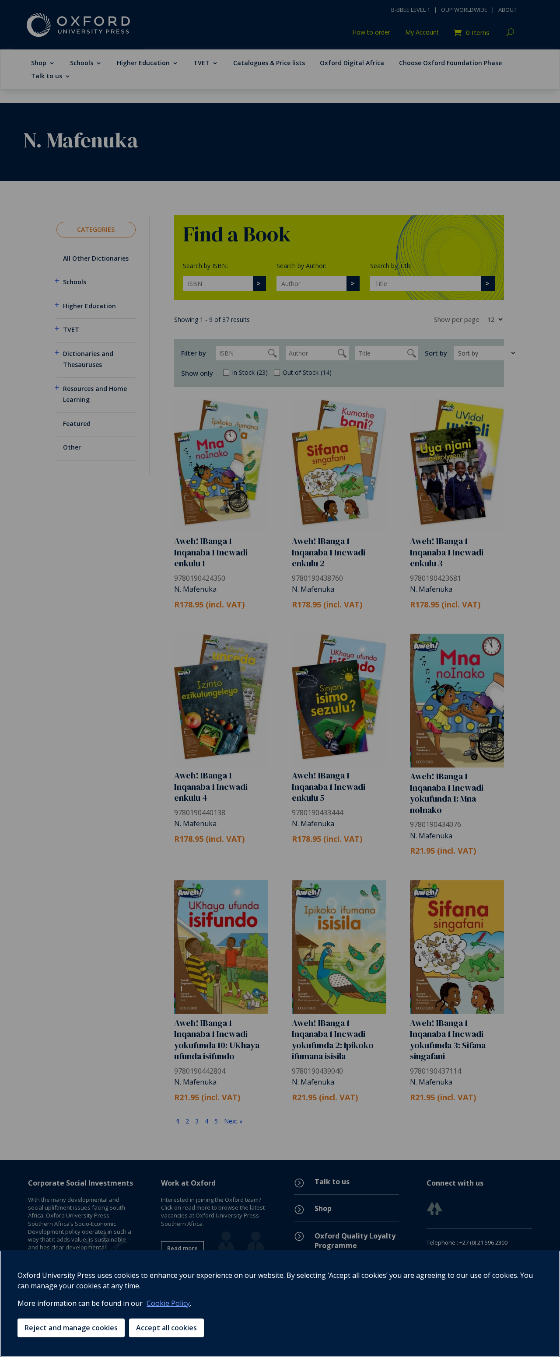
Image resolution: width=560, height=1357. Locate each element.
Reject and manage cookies (71, 1328)
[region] (280, 1303)
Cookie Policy (168, 1303)
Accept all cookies (166, 1328)
